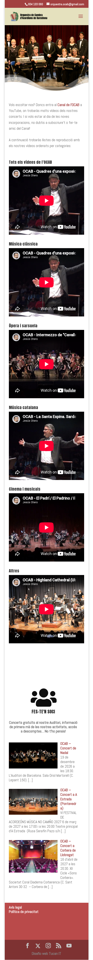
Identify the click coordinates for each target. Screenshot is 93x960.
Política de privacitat (23, 911)
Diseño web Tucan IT (46, 953)
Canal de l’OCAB (68, 104)
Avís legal (15, 907)
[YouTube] (69, 946)
